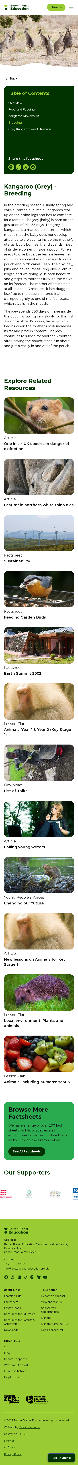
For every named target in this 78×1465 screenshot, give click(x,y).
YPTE (7, 1347)
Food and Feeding (21, 109)
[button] (70, 7)
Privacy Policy (13, 1454)
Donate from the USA (55, 1324)
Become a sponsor (53, 1296)
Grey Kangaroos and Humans (29, 129)
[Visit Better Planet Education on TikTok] (26, 1277)
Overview (15, 103)
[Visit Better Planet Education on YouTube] (45, 1277)
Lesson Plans (12, 1308)
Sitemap (9, 1440)
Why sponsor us (51, 1302)
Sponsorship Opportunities (50, 1309)
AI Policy (9, 1447)
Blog (7, 1353)
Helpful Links (12, 1377)
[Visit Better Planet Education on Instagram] (13, 1277)
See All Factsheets (27, 1151)
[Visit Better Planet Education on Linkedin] (19, 1277)
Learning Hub (12, 1296)
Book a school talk (52, 1330)
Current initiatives (15, 1371)
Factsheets (11, 1302)
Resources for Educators (19, 1314)
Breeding (15, 122)
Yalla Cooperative (29, 1427)
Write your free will (16, 1365)
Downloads (11, 1330)
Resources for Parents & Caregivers (19, 1322)
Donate (56, 7)
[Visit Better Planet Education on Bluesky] (39, 1277)
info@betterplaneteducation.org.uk (26, 1268)
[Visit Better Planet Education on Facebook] (6, 1277)
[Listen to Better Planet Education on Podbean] (32, 1277)
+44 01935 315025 (15, 1264)
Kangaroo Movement (23, 116)
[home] (17, 7)
